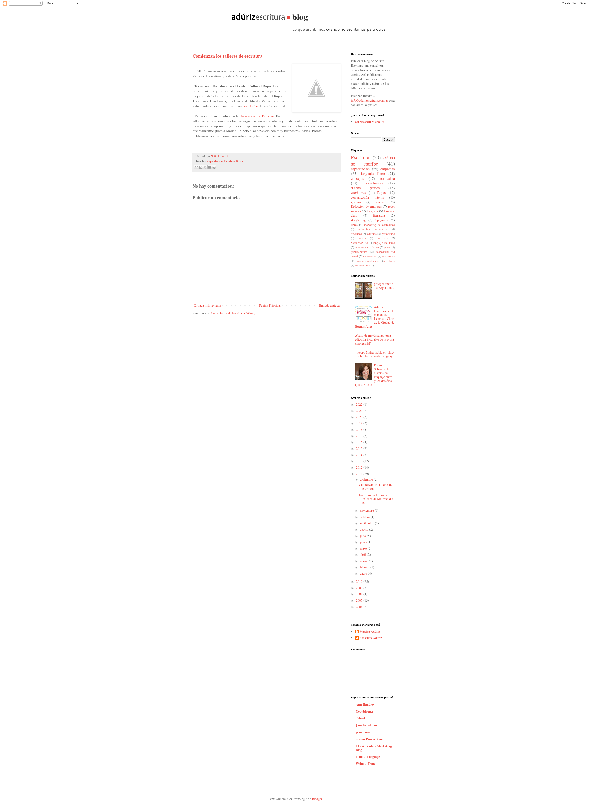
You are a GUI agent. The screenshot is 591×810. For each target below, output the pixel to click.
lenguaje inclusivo (384, 243)
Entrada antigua (329, 305)
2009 (359, 588)
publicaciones (359, 252)
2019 (359, 423)
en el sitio (250, 105)
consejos (357, 178)
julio (363, 536)
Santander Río (359, 243)
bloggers (372, 211)
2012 (359, 467)
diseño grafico (365, 187)
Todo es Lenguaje (368, 756)
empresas (387, 168)
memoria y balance (367, 247)
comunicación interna (367, 197)
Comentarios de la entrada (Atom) (233, 313)
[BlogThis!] (201, 167)
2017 (359, 436)
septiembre (367, 523)
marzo (364, 561)
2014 (359, 455)
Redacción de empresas (366, 206)
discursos (356, 234)
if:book (361, 718)
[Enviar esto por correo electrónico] (196, 167)
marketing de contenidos (379, 225)
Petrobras (382, 238)
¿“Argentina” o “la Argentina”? (384, 285)
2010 (359, 581)
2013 (359, 461)
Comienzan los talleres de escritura (375, 486)
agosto (364, 529)
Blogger (317, 799)
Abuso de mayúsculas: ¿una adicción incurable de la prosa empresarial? (374, 339)
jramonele (363, 732)
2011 (359, 473)
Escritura (229, 161)
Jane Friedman (366, 725)
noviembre (367, 510)
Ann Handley (365, 704)
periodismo (388, 234)
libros (354, 225)
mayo (364, 548)
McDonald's (388, 256)
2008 (359, 594)
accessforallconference (367, 261)
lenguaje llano (373, 173)
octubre (365, 517)
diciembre (367, 479)
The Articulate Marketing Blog (374, 748)
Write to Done (365, 763)
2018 (359, 429)
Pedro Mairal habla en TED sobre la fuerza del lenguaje (375, 354)
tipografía (381, 220)
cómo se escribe (373, 160)
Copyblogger (365, 711)
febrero (365, 567)
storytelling (358, 220)
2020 (359, 417)
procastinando (362, 265)
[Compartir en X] (205, 167)
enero (364, 573)
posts (387, 247)
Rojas (239, 161)
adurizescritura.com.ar (369, 122)
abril (363, 554)
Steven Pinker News (369, 739)
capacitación (215, 161)
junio (364, 542)
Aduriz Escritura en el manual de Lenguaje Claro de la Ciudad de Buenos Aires (375, 317)
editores (372, 234)
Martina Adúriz (370, 632)
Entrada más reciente (207, 305)
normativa (387, 178)
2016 (359, 442)
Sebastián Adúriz (371, 638)
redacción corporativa (372, 229)
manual (380, 202)
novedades (389, 261)
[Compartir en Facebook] (209, 167)
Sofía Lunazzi (219, 156)
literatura (379, 215)
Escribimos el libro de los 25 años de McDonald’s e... (376, 499)
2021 (359, 410)
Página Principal (270, 305)
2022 (359, 404)
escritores (358, 192)
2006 (359, 606)
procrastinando (373, 183)
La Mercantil (370, 256)
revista (362, 238)
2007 (359, 600)
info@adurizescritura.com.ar (369, 100)
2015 (359, 448)
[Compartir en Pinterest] (214, 167)
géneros (356, 202)
